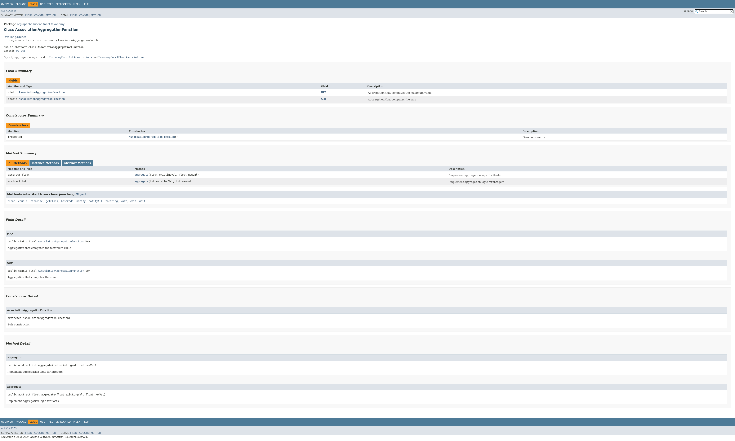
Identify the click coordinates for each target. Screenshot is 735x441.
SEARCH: (688, 11)
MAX (323, 92)
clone (11, 201)
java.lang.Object (15, 36)
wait (124, 201)
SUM (323, 98)
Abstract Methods (77, 163)
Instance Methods (45, 163)
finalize (36, 201)
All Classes (9, 10)
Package (21, 4)
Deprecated (63, 4)
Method (51, 15)
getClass (52, 201)
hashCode (67, 201)
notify (81, 201)
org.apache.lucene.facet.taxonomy (41, 24)
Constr (39, 15)
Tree (50, 4)
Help (85, 4)
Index (76, 4)
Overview (7, 4)
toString (111, 201)
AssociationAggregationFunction (42, 92)
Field (28, 15)
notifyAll (95, 201)
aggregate (141, 174)
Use (42, 4)
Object (20, 50)
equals (22, 201)
